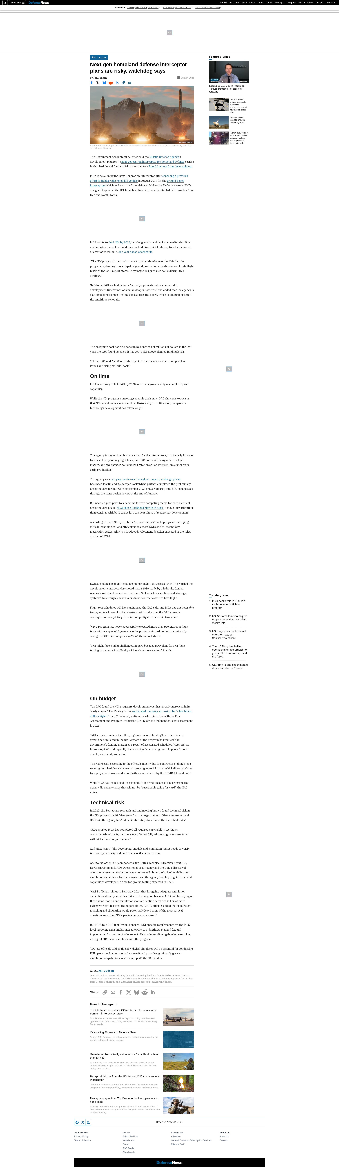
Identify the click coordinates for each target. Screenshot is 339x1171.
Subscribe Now (130, 1136)
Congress (291, 2)
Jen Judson (100, 77)
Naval (244, 2)
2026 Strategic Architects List (177, 7)
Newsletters (128, 1140)
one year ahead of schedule (135, 252)
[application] (229, 72)
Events (126, 1144)
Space (252, 2)
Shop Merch (129, 1152)
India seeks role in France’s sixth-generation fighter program (228, 604)
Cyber (261, 2)
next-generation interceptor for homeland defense (152, 161)
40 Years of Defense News (207, 7)
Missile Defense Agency (164, 157)
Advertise (175, 1136)
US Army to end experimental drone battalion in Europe (230, 666)
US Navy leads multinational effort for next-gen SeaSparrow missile (229, 634)
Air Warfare (225, 2)
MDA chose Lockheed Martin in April (140, 508)
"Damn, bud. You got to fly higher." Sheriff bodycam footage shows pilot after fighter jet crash (239, 138)
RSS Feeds (128, 1148)
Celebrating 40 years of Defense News (113, 1032)
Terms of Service (82, 1140)
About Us (224, 1136)
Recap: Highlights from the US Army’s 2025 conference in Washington (125, 1078)
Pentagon (279, 2)
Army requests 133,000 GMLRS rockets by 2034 (237, 120)
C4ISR (269, 2)
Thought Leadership (325, 2)
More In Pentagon (102, 1004)
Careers (224, 1140)
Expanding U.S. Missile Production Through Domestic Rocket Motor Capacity (226, 89)
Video (310, 2)
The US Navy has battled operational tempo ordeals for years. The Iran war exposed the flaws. (230, 651)
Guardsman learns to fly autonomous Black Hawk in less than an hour (124, 1056)
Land (236, 2)
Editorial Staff (177, 1144)
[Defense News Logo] (38, 2)
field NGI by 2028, (119, 242)
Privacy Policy (81, 1136)
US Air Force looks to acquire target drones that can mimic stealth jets (229, 619)
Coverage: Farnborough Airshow (143, 7)
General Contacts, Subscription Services (191, 1140)
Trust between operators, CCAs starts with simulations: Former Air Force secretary (123, 1012)
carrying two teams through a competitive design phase (145, 479)
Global (301, 2)
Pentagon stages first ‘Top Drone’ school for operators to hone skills (124, 1100)
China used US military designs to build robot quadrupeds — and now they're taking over (238, 106)
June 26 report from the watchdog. (170, 166)
